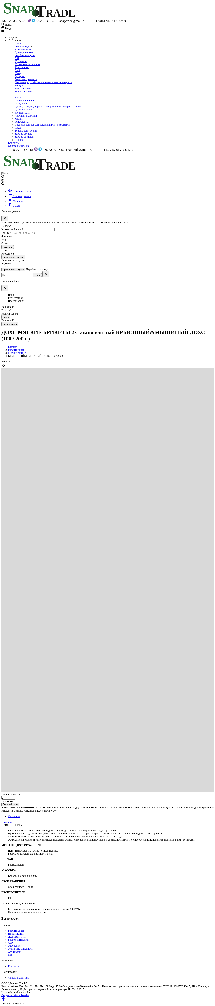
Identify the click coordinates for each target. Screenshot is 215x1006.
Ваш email (7, 306)
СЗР (10, 942)
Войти (6, 317)
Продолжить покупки (13, 257)
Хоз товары (14, 951)
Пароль (6, 225)
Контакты (13, 142)
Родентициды (16, 930)
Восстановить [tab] (16, 300)
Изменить (7, 247)
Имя (3, 239)
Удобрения (14, 945)
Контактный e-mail (12, 229)
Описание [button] (7, 822)
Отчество (6, 243)
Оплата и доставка (18, 145)
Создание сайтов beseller (15, 995)
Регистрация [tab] (15, 297)
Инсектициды (16, 933)
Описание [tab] (14, 816)
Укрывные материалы (20, 948)
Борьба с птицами (18, 939)
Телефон (6, 232)
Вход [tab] (11, 294)
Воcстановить (10, 324)
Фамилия (6, 236)
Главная (12, 346)
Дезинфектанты (17, 936)
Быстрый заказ (10, 804)
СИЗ (10, 954)
